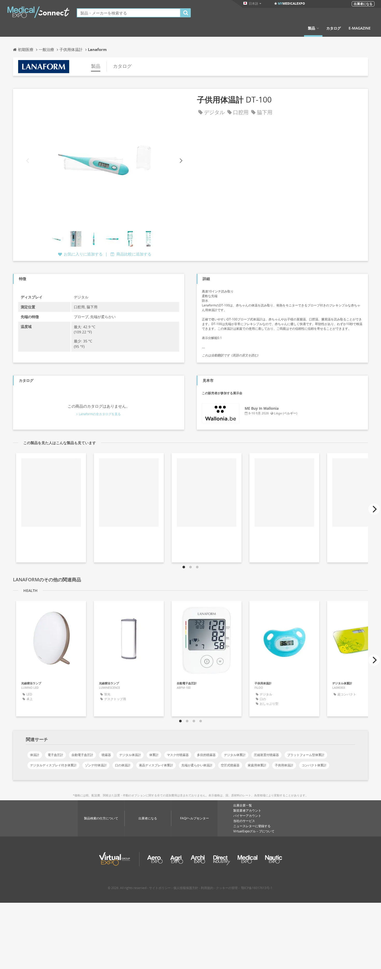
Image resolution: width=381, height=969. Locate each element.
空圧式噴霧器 (230, 765)
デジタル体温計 (130, 755)
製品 (311, 28)
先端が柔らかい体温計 (197, 765)
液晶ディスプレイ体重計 (156, 765)
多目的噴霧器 (206, 755)
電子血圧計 (55, 755)
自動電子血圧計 (82, 755)
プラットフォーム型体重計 (305, 755)
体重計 (154, 755)
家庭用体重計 (257, 765)
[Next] (181, 160)
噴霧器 (106, 755)
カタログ (333, 28)
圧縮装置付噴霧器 (266, 755)
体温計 (34, 755)
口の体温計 (123, 765)
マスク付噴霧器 (178, 755)
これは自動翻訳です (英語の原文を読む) (230, 355)
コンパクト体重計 (314, 765)
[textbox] (129, 12)
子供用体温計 (284, 765)
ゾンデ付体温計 (96, 765)
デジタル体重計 (235, 755)
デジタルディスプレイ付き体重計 (53, 765)
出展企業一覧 (242, 805)
